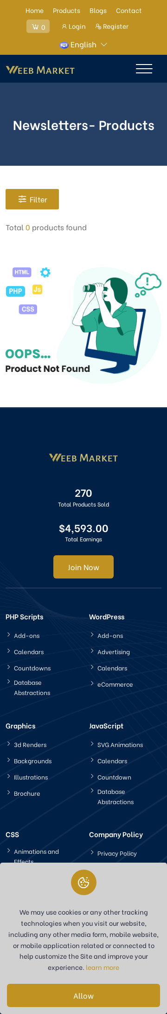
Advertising (113, 651)
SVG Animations (120, 744)
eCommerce (115, 683)
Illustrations (31, 776)
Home (35, 10)
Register (115, 26)
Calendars (29, 651)
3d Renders (30, 744)
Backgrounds (32, 760)
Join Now (83, 566)
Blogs (98, 10)
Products (66, 10)
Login (76, 26)
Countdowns (32, 667)
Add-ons (26, 634)
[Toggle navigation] (144, 68)
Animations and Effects (36, 855)
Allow (83, 995)
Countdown (114, 776)
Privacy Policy (117, 852)
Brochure (27, 792)
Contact (129, 10)
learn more (102, 967)
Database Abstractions (32, 686)
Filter (38, 199)
